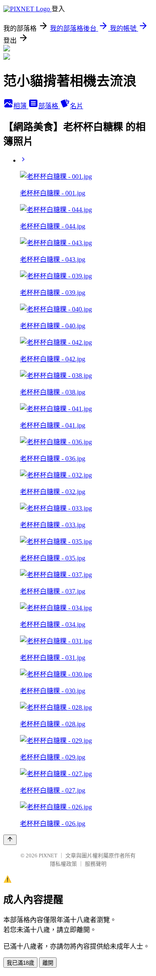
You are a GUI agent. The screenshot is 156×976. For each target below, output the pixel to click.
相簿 (20, 106)
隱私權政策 (63, 864)
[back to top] (10, 840)
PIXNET (48, 855)
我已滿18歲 (20, 963)
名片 (76, 106)
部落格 (49, 106)
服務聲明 (95, 864)
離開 (47, 963)
